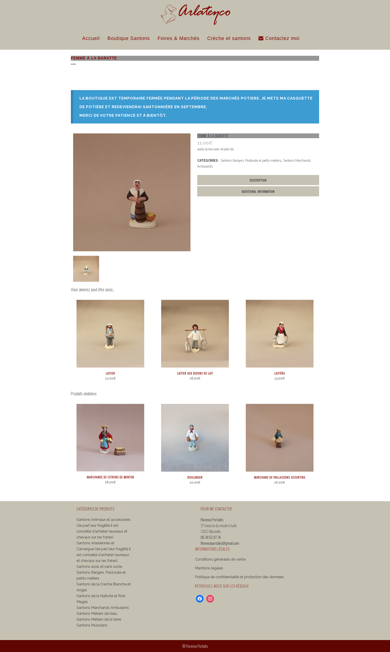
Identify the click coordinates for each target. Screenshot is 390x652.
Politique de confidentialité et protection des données (239, 577)
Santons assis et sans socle (99, 566)
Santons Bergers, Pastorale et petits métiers (251, 160)
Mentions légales (209, 568)
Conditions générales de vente (220, 559)
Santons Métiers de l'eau (97, 613)
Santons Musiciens (92, 625)
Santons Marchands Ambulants (103, 607)
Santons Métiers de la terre (99, 619)
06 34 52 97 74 (211, 537)
